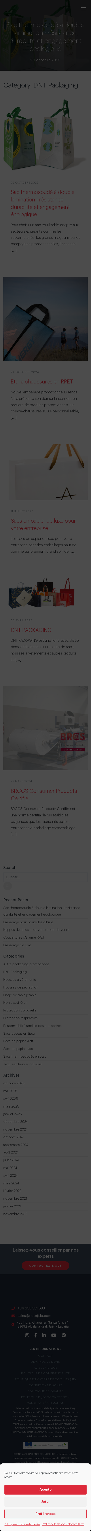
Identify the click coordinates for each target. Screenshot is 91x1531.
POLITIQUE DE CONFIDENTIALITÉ (63, 1524)
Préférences (45, 1514)
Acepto (46, 1489)
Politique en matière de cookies (22, 1524)
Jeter (45, 1501)
